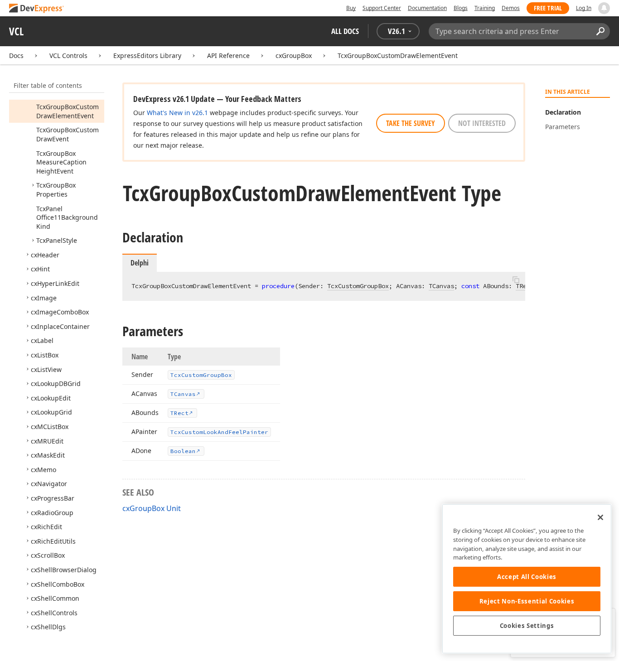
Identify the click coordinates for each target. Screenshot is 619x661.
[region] (527, 579)
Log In (583, 8)
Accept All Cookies (526, 577)
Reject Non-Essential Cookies (526, 601)
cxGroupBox (294, 55)
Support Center (382, 8)
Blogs (461, 8)
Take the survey (410, 123)
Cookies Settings (527, 626)
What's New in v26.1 (177, 112)
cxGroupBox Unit (151, 508)
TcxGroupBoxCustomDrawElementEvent (398, 55)
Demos (511, 8)
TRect (525, 286)
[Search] (600, 31)
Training (484, 8)
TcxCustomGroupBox (358, 286)
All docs (345, 31)
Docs (16, 55)
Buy (351, 8)
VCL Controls (68, 55)
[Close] (600, 517)
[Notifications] (604, 8)
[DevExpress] (36, 8)
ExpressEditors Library (147, 55)
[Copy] (515, 279)
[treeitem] (67, 111)
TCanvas (441, 286)
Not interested (482, 123)
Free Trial (548, 8)
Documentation (427, 8)
